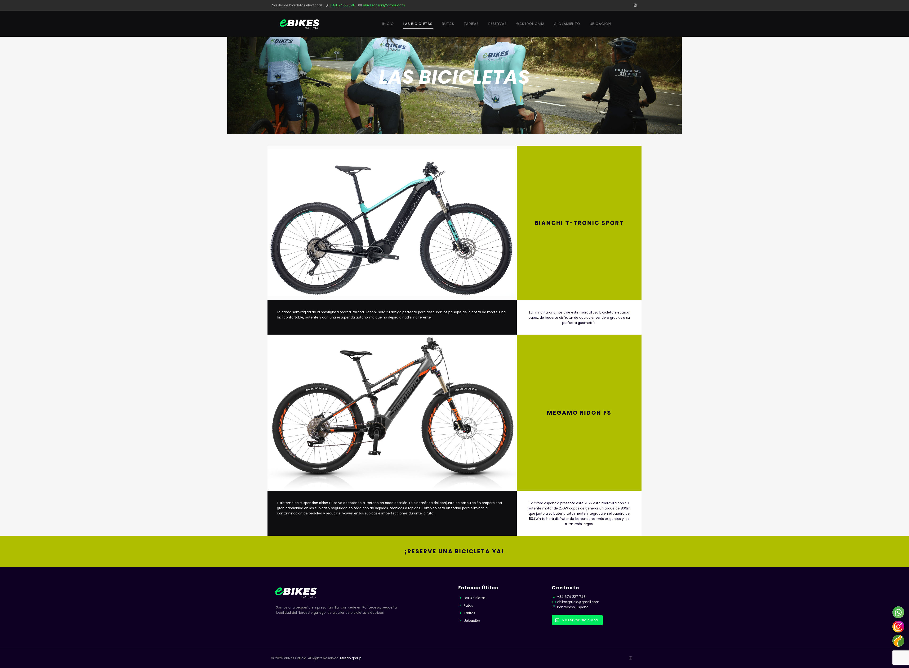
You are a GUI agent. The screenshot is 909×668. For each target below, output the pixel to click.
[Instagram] (635, 5)
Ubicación (472, 620)
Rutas (468, 605)
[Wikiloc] (898, 641)
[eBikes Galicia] (298, 24)
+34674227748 (342, 5)
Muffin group (350, 658)
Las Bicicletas (475, 597)
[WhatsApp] (898, 612)
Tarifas (469, 613)
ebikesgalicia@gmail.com (384, 5)
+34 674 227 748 (571, 596)
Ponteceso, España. (572, 607)
